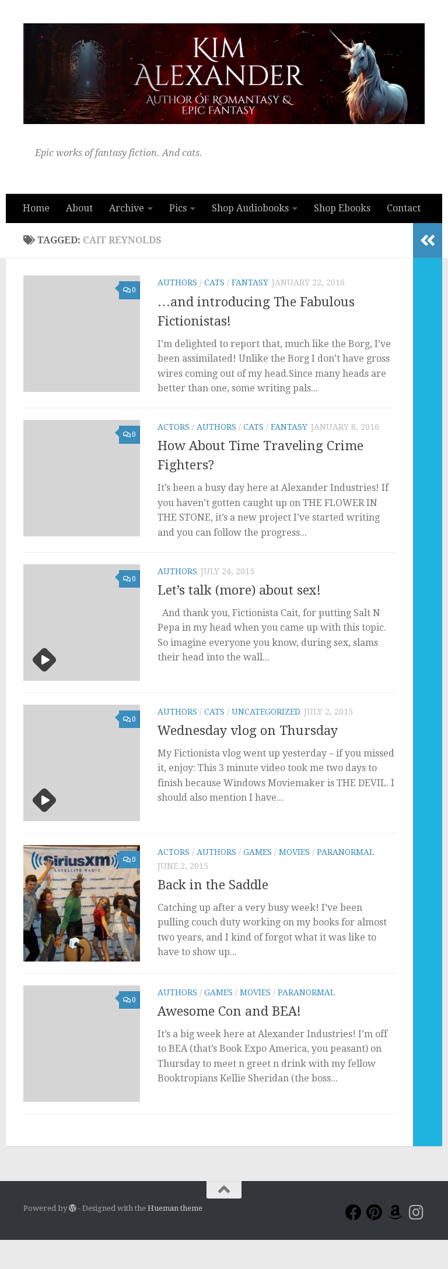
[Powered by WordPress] (72, 1208)
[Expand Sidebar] (427, 240)
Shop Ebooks (342, 208)
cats (214, 282)
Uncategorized (266, 711)
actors (174, 427)
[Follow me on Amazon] (395, 1212)
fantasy (250, 282)
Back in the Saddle (213, 885)
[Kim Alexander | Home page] (224, 73)
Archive (126, 208)
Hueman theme (175, 1208)
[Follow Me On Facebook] (353, 1212)
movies (294, 852)
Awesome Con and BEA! (229, 1011)
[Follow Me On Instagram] (416, 1212)
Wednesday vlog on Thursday (248, 730)
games (257, 852)
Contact (404, 208)
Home (36, 208)
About (79, 208)
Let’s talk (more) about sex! (239, 590)
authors (177, 282)
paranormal (345, 852)
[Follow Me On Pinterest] (374, 1212)
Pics (178, 208)
